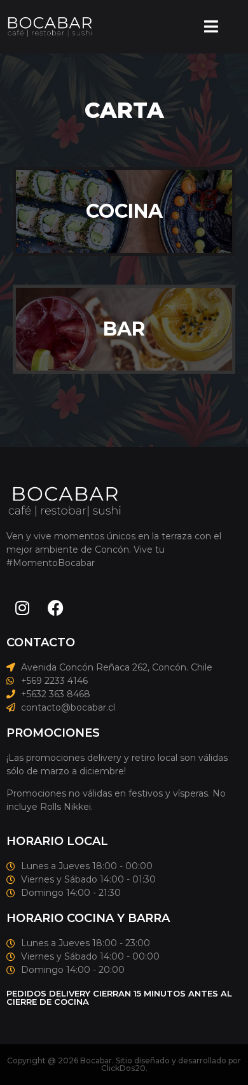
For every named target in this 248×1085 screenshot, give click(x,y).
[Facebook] (55, 608)
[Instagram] (22, 608)
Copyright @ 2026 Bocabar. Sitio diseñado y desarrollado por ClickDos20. (124, 1064)
